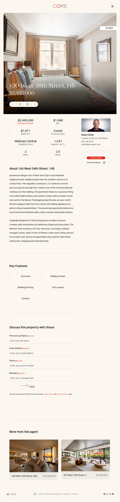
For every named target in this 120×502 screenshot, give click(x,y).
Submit (32, 387)
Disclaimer (66, 494)
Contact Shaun (96, 158)
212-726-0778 (87, 142)
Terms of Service (62, 394)
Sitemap (75, 494)
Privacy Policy (48, 394)
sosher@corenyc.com (91, 144)
